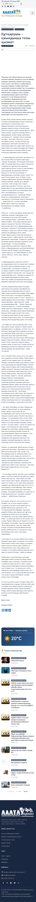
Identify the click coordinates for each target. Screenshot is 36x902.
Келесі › (26, 791)
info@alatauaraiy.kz (9, 875)
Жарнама (4, 862)
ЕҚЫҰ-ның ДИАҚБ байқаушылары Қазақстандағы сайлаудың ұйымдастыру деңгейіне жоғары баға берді (22, 737)
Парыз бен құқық (17, 661)
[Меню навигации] (32, 13)
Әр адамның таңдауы (19, 763)
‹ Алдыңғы (11, 791)
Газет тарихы (5, 856)
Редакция (4, 859)
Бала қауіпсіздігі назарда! (20, 785)
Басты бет (4, 25)
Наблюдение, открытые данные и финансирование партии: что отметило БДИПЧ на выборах (22, 704)
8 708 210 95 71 (8, 878)
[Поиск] (21, 4)
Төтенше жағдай (19, 29)
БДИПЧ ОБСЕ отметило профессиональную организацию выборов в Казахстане (20, 721)
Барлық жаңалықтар (14, 25)
